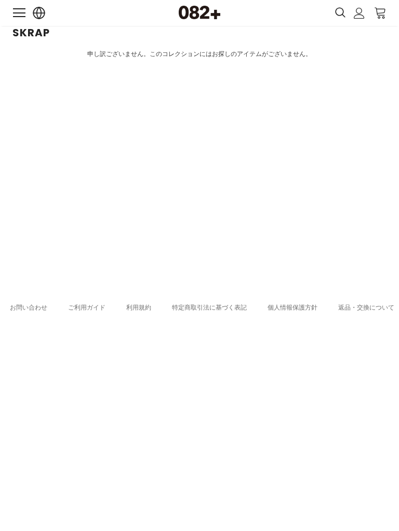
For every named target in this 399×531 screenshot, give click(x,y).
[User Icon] (359, 13)
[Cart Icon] (380, 12)
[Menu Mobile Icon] (19, 13)
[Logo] (199, 12)
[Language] (39, 13)
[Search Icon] (340, 13)
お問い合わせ (28, 307)
